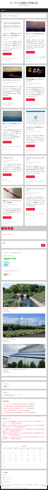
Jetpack (6, 58)
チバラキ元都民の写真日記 (24, 2)
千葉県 (9, 103)
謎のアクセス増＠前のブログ (35, 34)
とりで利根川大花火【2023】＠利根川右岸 (12, 429)
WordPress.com (31, 56)
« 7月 (4, 466)
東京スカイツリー (30, 58)
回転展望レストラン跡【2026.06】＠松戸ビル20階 (14, 437)
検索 (4, 243)
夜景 (35, 104)
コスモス (36, 213)
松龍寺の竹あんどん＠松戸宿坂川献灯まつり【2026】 (15, 408)
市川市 (43, 213)
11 (9, 455)
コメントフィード (7, 479)
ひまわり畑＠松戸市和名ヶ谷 (9, 339)
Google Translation (7, 234)
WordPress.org (6, 481)
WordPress (10, 58)
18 (9, 458)
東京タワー (37, 58)
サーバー (19, 58)
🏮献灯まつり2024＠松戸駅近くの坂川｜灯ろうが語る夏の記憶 (17, 425)
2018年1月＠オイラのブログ (12, 80)
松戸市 (12, 103)
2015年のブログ (8, 158)
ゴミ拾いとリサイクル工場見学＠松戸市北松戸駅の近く (15, 369)
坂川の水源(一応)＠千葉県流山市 (10, 308)
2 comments (30, 61)
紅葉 (43, 181)
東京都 (41, 58)
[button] (44, 485)
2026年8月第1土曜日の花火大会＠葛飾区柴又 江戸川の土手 (16, 412)
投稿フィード (6, 477)
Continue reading (7, 53)
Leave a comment (8, 59)
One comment (31, 105)
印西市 (40, 181)
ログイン (5, 475)
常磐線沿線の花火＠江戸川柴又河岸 (11, 433)
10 (3, 455)
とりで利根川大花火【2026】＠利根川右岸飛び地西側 (15, 406)
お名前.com (15, 58)
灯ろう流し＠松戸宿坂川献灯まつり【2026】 (13, 410)
